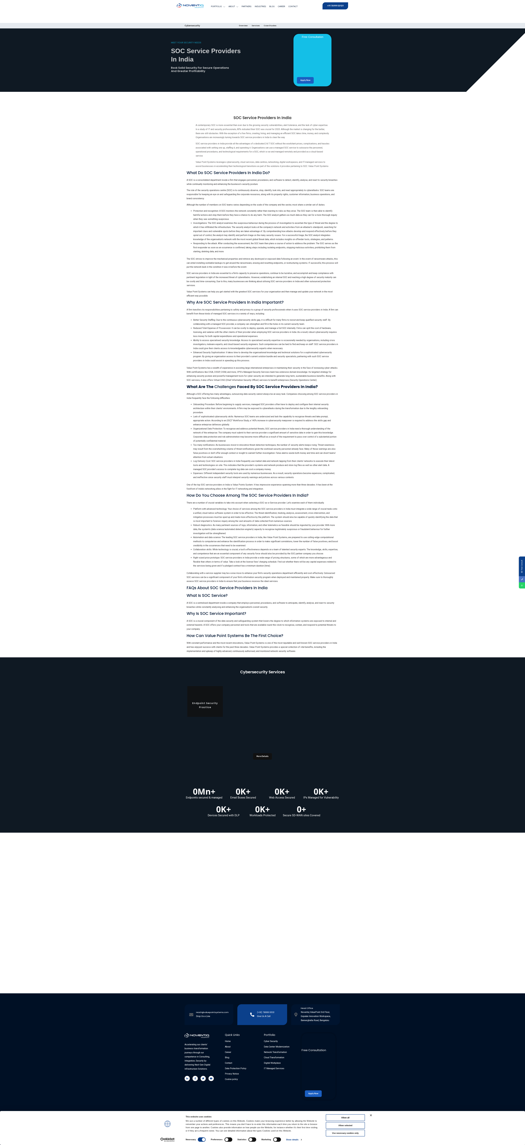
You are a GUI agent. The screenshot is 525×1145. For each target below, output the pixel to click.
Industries (260, 6)
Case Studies (270, 25)
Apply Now (307, 80)
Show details (292, 1139)
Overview (243, 25)
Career (281, 6)
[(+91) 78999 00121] (252, 1015)
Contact (293, 6)
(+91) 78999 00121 (265, 1012)
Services (256, 25)
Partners (246, 6)
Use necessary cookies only (345, 1133)
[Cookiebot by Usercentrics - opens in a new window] (168, 1140)
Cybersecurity (192, 25)
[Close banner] (371, 1115)
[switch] (228, 1139)
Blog (272, 6)
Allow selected (345, 1125)
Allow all (345, 1117)
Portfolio (216, 6)
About (231, 6)
